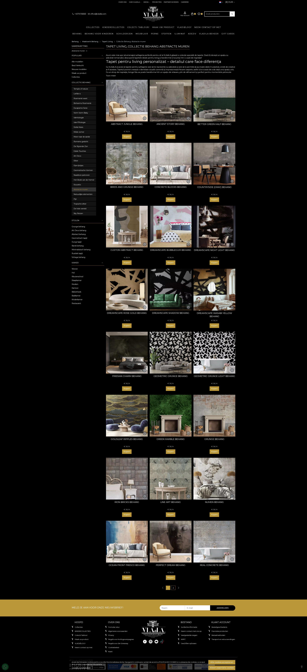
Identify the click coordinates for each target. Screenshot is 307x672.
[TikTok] (162, 641)
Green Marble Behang (171, 439)
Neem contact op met (207, 27)
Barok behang (78, 246)
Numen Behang (214, 502)
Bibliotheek (76, 292)
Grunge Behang (214, 439)
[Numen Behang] (214, 479)
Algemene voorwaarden (117, 631)
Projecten (156, 2)
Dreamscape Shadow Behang (170, 313)
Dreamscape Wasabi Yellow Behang (214, 315)
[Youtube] (156, 641)
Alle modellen (77, 62)
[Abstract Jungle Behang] (127, 101)
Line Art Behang (170, 502)
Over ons (122, 2)
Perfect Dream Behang (170, 565)
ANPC (183, 639)
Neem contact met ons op (191, 631)
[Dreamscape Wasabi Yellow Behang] (214, 290)
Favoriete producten (220, 631)
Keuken (75, 284)
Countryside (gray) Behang (214, 187)
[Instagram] (151, 641)
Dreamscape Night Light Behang (214, 250)
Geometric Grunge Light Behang (214, 376)
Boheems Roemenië (82, 103)
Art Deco (77, 156)
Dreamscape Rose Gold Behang (127, 313)
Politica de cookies (168, 662)
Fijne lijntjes (78, 165)
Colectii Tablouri (138, 27)
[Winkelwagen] (193, 14)
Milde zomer (79, 132)
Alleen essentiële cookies (222, 668)
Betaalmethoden (218, 635)
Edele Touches (80, 151)
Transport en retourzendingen (223, 639)
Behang (77, 34)
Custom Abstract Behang (127, 250)
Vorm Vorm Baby (81, 113)
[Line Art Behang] (171, 479)
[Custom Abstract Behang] (127, 227)
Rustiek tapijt (77, 253)
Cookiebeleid (113, 647)
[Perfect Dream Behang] (171, 542)
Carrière (185, 2)
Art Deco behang (79, 230)
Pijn (75, 199)
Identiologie (79, 118)
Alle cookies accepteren (221, 662)
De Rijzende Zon (81, 146)
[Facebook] (145, 641)
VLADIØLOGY (184, 27)
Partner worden (171, 2)
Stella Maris (78, 127)
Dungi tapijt (77, 242)
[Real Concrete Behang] (214, 542)
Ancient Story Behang (170, 124)
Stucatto (77, 185)
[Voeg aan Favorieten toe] (144, 118)
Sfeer (76, 161)
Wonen (75, 269)
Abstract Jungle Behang (127, 124)
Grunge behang (78, 227)
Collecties (93, 27)
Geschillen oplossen (188, 643)
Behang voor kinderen (99, 34)
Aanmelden (223, 608)
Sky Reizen (78, 213)
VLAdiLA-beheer (209, 34)
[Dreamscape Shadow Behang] (171, 290)
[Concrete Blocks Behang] (171, 164)
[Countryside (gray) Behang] (214, 164)
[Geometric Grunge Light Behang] (214, 353)
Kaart (110, 651)
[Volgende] (178, 588)
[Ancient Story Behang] (171, 101)
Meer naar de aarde (82, 137)
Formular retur (114, 627)
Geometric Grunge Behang (171, 376)
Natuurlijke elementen (83, 194)
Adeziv (192, 34)
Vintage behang (78, 257)
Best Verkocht (78, 65)
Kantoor (75, 288)
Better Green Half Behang (214, 124)
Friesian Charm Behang (127, 376)
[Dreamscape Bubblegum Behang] (171, 227)
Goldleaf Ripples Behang (127, 439)
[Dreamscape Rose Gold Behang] (127, 290)
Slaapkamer (77, 280)
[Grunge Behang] (214, 416)
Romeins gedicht (81, 141)
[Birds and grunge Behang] (127, 164)
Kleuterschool (77, 276)
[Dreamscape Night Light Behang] (214, 227)
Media (146, 2)
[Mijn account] (184, 14)
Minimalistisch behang (81, 250)
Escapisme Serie (80, 108)
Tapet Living (107, 41)
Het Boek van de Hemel (84, 180)
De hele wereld (80, 209)
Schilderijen (124, 34)
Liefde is (77, 94)
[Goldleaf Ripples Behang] (127, 416)
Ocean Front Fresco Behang (127, 565)
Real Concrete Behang (214, 565)
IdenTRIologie (80, 122)
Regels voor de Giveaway (118, 643)
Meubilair (142, 34)
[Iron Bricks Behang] (127, 479)
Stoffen (166, 34)
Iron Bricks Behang (127, 502)
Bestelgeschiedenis (219, 627)
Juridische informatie (189, 627)
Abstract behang (79, 234)
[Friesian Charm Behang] (127, 353)
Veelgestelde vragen (189, 635)
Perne (155, 34)
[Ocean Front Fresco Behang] (127, 542)
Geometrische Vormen (83, 170)
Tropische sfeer (80, 204)
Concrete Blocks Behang (171, 187)
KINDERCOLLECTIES (113, 27)
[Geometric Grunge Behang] (171, 353)
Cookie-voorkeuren (81, 668)
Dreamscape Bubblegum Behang (170, 250)
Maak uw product (163, 27)
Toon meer (111, 76)
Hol (73, 273)
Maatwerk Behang (90, 41)
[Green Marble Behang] (171, 416)
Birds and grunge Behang (126, 187)
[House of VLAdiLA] (153, 13)
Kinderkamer (77, 299)
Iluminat (179, 34)
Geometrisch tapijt (79, 238)
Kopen (127, 136)
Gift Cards (228, 34)
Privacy (111, 635)
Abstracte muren (78, 51)
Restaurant (76, 303)
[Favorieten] (200, 14)
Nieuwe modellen (79, 69)
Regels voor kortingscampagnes (121, 639)
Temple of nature (81, 89)
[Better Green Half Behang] (214, 101)
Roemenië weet (80, 98)
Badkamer (76, 296)
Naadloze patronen (82, 175)
